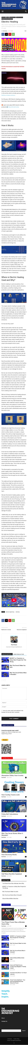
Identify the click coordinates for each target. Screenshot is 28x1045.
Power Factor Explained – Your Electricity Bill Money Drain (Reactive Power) (17, 981)
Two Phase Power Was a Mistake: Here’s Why (13, 883)
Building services (19, 17)
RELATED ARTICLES (7, 654)
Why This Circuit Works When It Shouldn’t (12, 895)
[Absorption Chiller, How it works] (14, 767)
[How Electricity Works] (14, 846)
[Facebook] (2, 34)
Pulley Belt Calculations (9, 814)
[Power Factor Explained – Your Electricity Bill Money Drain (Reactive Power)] (5, 981)
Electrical (7, 15)
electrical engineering (10, 611)
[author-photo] (14, 642)
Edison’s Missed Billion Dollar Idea (10, 898)
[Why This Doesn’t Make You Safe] (5, 667)
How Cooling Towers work (10, 795)
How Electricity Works (9, 855)
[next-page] (5, 680)
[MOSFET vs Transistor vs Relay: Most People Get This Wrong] (5, 660)
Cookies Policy (16, 1038)
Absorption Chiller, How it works (12, 775)
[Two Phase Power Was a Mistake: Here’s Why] (14, 914)
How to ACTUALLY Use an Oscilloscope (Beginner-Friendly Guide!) (18, 966)
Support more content (7, 725)
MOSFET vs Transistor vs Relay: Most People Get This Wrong (18, 659)
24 (25, 856)
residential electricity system (7, 19)
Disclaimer (10, 1038)
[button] (2, 11)
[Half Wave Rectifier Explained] (14, 866)
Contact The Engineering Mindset (14, 1040)
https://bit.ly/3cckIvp (13, 107)
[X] (6, 34)
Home (2, 15)
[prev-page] (2, 680)
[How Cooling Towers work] (14, 787)
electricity (17, 611)
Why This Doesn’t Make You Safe (10, 891)
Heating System (12, 17)
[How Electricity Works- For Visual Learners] (5, 974)
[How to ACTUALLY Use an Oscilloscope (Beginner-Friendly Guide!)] (5, 967)
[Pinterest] (9, 34)
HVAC (7, 17)
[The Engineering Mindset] (14, 4)
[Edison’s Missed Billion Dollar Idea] (5, 959)
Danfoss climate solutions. (8, 95)
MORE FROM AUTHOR (19, 654)
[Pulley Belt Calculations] (14, 806)
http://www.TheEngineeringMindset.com (14, 646)
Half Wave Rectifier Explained (11, 874)
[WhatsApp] (13, 34)
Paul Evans (5, 30)
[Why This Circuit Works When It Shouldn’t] (5, 674)
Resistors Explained (22, 629)
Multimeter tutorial (6, 629)
